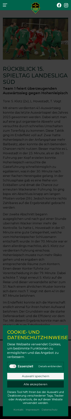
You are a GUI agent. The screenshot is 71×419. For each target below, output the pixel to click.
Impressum (32, 409)
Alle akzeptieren (35, 384)
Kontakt (18, 409)
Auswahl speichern (35, 376)
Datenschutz (49, 409)
